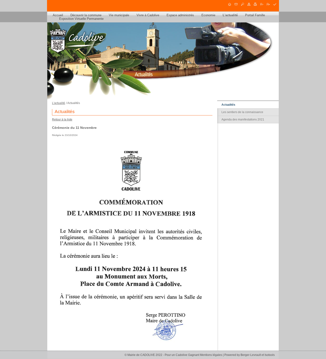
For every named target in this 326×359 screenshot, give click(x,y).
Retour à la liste (62, 119)
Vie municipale (119, 15)
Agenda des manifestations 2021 (242, 119)
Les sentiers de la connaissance (242, 112)
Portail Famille (255, 15)
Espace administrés (180, 15)
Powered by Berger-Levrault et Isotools (249, 355)
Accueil (58, 15)
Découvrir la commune (85, 15)
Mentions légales (211, 355)
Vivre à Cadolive (148, 15)
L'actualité (230, 15)
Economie (208, 15)
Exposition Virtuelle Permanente (81, 19)
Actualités (228, 104)
